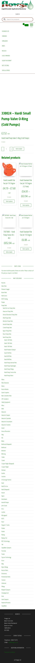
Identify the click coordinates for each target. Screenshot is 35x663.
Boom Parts (4, 292)
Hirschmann (4, 499)
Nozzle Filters (4, 570)
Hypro (2, 496)
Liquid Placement (6, 61)
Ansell (2, 428)
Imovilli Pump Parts (7, 324)
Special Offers (6, 70)
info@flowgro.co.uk (13, 642)
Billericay (3, 454)
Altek (2, 409)
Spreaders (5, 41)
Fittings (3, 586)
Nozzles (4, 51)
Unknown (3, 583)
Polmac (3, 528)
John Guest (4, 506)
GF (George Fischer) (6, 480)
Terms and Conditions (9, 652)
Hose (2, 596)
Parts (3, 46)
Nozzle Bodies (4, 389)
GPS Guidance (5, 399)
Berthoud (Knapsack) (6, 444)
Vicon (2, 561)
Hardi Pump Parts (7, 337)
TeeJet (3, 554)
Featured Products (5, 603)
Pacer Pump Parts (7, 334)
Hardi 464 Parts (7, 359)
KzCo (2, 509)
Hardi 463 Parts (7, 356)
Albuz (2, 405)
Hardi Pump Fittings (9, 369)
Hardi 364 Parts (7, 353)
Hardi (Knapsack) (5, 489)
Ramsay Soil (4, 538)
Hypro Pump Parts (7, 331)
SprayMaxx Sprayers (6, 548)
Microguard (4, 515)
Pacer (2, 522)
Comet (3, 460)
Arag (2, 434)
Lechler (3, 512)
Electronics (4, 573)
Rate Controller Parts (6, 396)
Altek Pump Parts (7, 318)
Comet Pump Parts (7, 327)
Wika (2, 564)
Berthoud (3, 447)
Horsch (3, 493)
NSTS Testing (5, 65)
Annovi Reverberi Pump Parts (10, 315)
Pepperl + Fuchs (5, 525)
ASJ (2, 438)
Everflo (3, 473)
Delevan (3, 470)
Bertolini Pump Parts (8, 321)
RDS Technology (5, 541)
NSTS (2, 518)
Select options (9, 201)
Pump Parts (4, 305)
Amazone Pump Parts (8, 311)
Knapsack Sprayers (5, 590)
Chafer (3, 457)
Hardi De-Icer (4, 486)
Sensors (3, 580)
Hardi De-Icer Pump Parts (9, 308)
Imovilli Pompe (5, 502)
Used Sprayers (6, 56)
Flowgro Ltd (5, 31)
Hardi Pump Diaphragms (10, 366)
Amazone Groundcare (6, 422)
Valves (2, 386)
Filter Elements (5, 383)
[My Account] (20, 25)
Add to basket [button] (9, 252)
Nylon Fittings (4, 567)
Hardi (2, 483)
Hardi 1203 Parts (8, 340)
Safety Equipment (5, 402)
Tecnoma (3, 551)
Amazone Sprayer (5, 415)
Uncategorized (5, 593)
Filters (2, 379)
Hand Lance (4, 296)
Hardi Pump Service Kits (10, 372)
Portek (3, 531)
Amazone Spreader (6, 418)
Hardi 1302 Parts (8, 343)
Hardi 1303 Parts (8, 346)
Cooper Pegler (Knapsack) (7, 464)
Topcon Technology (6, 557)
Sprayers (4, 36)
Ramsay (3, 535)
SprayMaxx (4, 606)
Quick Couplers (5, 392)
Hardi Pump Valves (8, 375)
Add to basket (19, 149)
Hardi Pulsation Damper (10, 350)
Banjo (2, 441)
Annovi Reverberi (5, 431)
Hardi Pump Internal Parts (10, 363)
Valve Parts (3, 286)
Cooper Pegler (5, 467)
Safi (2, 544)
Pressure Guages (5, 289)
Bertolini (3, 451)
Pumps (3, 302)
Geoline (3, 476)
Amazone (3, 412)
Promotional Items (5, 577)
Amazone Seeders (5, 425)
